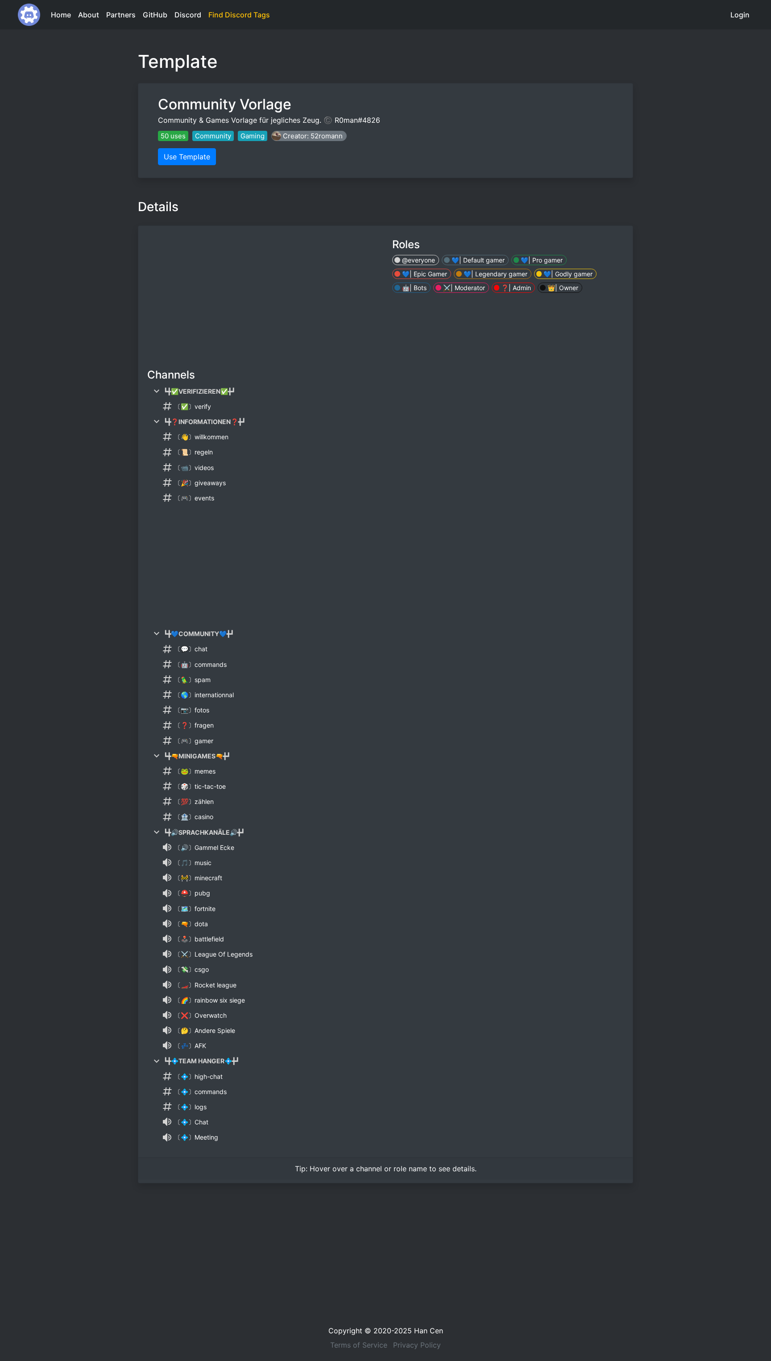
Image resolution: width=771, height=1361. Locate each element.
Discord (187, 14)
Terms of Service (358, 1344)
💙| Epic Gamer (423, 274)
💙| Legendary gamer (494, 274)
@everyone (417, 260)
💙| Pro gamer (541, 260)
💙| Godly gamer (567, 274)
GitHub (155, 14)
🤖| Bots (413, 287)
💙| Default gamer (477, 260)
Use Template (187, 156)
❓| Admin (515, 287)
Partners (121, 14)
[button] (309, 136)
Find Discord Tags (239, 14)
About (88, 14)
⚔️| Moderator (463, 287)
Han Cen (428, 1330)
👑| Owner (562, 287)
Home (61, 14)
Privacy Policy (417, 1344)
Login (740, 14)
